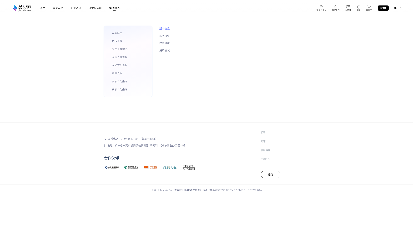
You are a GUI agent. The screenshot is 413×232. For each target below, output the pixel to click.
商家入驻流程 (119, 57)
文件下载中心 (119, 49)
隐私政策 (164, 43)
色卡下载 (117, 41)
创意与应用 (95, 8)
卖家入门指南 (119, 81)
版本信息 (164, 28)
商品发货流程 (119, 65)
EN (400, 8)
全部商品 (58, 8)
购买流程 (117, 73)
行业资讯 (76, 8)
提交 (270, 174)
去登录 (383, 8)
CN (395, 8)
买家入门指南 (119, 89)
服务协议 (164, 35)
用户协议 (164, 50)
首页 (42, 8)
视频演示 (117, 32)
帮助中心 (114, 8)
